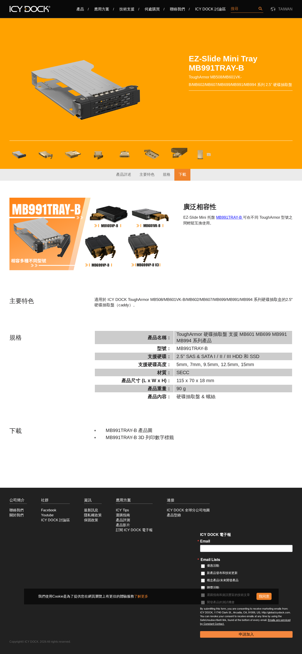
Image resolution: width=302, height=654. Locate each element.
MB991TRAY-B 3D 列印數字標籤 (140, 437)
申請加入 (246, 634)
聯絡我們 (177, 9)
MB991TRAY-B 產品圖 (129, 430)
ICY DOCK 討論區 (210, 9)
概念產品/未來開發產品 (223, 580)
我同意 (264, 596)
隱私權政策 (93, 515)
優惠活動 (213, 565)
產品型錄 (174, 515)
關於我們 (16, 515)
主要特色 (147, 174)
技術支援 (126, 9)
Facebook (48, 510)
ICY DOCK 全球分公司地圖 (188, 510)
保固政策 (91, 520)
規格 (166, 174)
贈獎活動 (213, 587)
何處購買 (152, 9)
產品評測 (123, 520)
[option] (85, 87)
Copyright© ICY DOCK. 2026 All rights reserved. (40, 641)
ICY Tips (122, 510)
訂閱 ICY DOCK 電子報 (134, 530)
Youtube (47, 515)
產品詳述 (123, 174)
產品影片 (123, 525)
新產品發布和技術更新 (222, 573)
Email (205, 541)
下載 (182, 174)
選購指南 (123, 515)
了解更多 (141, 596)
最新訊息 (91, 510)
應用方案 (101, 9)
